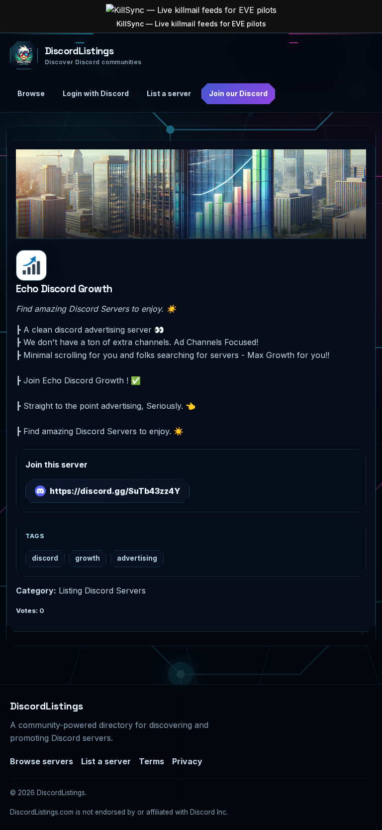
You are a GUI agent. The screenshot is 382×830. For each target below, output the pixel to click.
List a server (169, 93)
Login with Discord (96, 93)
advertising (137, 558)
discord (45, 558)
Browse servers (41, 761)
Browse (31, 93)
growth (87, 558)
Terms (151, 761)
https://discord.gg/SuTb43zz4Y (115, 491)
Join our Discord (238, 93)
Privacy (187, 761)
